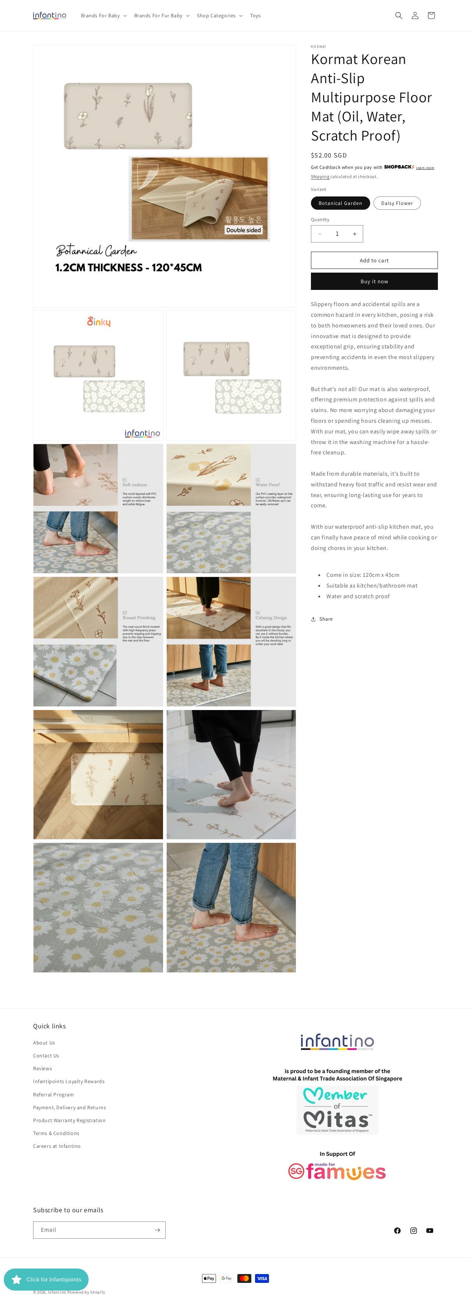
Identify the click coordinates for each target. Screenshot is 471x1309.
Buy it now (375, 281)
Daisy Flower (397, 203)
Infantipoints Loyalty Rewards (69, 1081)
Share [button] (326, 619)
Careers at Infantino (57, 1146)
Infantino (57, 1292)
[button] (103, 15)
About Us (44, 1042)
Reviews (42, 1068)
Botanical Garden (340, 203)
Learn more (425, 168)
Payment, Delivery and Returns (69, 1107)
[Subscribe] (157, 1230)
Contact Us (46, 1055)
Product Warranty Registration (69, 1120)
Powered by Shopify (86, 1292)
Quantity (320, 219)
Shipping (320, 176)
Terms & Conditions (56, 1133)
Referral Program (53, 1094)
